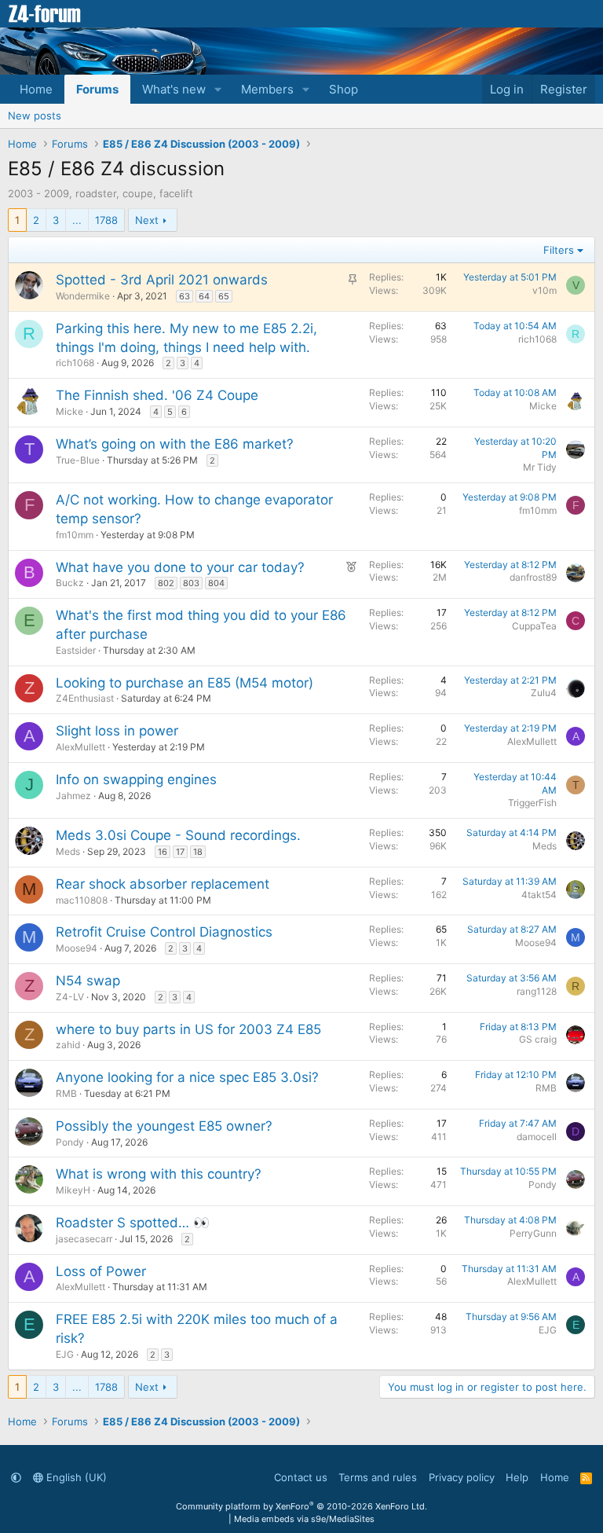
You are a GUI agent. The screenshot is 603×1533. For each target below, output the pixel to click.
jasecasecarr (84, 1239)
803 (191, 583)
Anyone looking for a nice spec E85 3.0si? (187, 1077)
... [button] (77, 220)
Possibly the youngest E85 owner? (164, 1126)
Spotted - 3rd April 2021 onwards (162, 280)
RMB (66, 1093)
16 (162, 851)
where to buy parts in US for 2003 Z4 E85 (188, 1029)
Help (517, 1477)
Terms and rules (377, 1477)
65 (223, 296)
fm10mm (74, 535)
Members (267, 89)
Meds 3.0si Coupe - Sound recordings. (178, 835)
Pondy (70, 1142)
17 (180, 851)
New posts (34, 115)
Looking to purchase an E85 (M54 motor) (184, 683)
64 (204, 296)
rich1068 (75, 363)
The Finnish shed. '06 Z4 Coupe (157, 395)
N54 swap (88, 980)
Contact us (300, 1477)
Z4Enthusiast (85, 698)
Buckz (70, 583)
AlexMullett (80, 747)
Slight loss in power (117, 731)
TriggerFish (532, 803)
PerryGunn (533, 1233)
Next (147, 220)
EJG (65, 1354)
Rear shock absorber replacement (162, 884)
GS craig (538, 1039)
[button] (218, 89)
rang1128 (537, 991)
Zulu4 (544, 693)
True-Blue (78, 460)
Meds (68, 851)
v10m (544, 290)
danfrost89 (533, 577)
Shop (343, 89)
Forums (97, 89)
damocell (537, 1136)
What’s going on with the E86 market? (175, 444)
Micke (69, 411)
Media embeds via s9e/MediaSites (304, 1518)
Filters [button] (558, 250)
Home (36, 89)
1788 (106, 220)
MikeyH (73, 1190)
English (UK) (75, 1477)
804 (216, 583)
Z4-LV (70, 997)
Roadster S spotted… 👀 (133, 1222)
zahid (68, 1045)
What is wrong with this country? (158, 1174)
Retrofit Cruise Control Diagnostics (164, 932)
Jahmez (73, 795)
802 (166, 583)
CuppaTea (534, 626)
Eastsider (76, 650)
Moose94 (76, 948)
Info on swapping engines (136, 779)
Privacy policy (462, 1477)
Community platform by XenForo (301, 1506)
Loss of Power (101, 1271)
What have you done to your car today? (180, 567)
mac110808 (82, 900)
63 (184, 296)
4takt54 (539, 894)
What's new (174, 89)
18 (198, 851)
